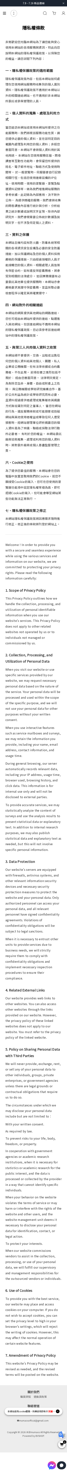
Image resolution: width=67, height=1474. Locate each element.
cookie (22, 1411)
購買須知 (25, 1396)
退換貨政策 (40, 1396)
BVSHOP (40, 1435)
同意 (50, 1411)
